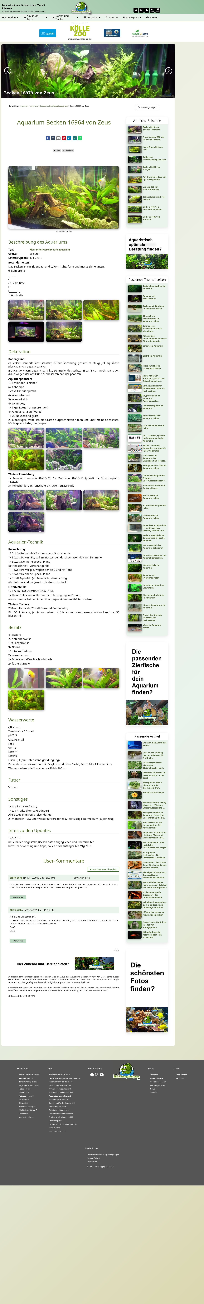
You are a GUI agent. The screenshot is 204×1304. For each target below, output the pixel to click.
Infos (112, 17)
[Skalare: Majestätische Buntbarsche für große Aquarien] (135, 541)
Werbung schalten (157, 1085)
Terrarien (92, 17)
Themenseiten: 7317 (57, 1131)
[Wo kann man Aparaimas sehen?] (135, 748)
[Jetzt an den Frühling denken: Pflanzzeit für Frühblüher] (135, 758)
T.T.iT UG (111, 1166)
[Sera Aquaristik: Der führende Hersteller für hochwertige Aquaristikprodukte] (135, 391)
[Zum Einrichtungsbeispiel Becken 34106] (135, 222)
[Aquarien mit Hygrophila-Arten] (135, 580)
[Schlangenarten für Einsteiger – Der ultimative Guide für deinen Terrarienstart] (135, 898)
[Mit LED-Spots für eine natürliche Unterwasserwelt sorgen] (135, 848)
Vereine (153, 17)
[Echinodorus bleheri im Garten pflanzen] (135, 491)
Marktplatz (132, 17)
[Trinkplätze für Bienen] (135, 798)
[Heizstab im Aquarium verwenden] (135, 590)
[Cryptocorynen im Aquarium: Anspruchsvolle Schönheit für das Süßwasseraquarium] (135, 401)
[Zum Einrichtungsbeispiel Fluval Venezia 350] (135, 142)
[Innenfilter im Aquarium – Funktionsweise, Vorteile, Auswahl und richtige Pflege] (135, 531)
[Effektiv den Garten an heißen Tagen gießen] (135, 917)
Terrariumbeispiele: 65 (28, 1082)
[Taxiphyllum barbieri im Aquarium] (135, 291)
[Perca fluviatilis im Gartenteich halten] (135, 371)
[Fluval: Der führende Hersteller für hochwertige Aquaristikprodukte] (135, 620)
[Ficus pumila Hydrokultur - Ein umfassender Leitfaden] (135, 858)
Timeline (153, 1092)
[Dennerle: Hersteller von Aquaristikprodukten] (135, 560)
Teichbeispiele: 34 (26, 1078)
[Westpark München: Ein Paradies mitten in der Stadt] (135, 778)
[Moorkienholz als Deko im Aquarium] (135, 600)
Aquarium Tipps (32, 17)
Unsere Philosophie (158, 1082)
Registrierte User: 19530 (28, 1085)
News (152, 1089)
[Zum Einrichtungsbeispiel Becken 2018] (135, 132)
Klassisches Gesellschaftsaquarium (54, 106)
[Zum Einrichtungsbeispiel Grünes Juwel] (135, 202)
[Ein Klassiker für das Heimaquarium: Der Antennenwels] (135, 828)
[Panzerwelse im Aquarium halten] (135, 501)
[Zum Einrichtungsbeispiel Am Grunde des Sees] (135, 182)
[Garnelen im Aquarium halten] (135, 431)
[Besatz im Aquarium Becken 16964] (26, 687)
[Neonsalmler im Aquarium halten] (135, 521)
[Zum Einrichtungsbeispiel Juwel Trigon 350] (135, 152)
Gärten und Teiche (62, 17)
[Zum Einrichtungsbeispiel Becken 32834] (135, 172)
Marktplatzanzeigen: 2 (28, 1106)
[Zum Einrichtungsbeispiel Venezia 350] (135, 192)
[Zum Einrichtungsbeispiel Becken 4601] (135, 212)
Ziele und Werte (156, 1078)
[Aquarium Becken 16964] (26, 319)
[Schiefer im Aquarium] (135, 351)
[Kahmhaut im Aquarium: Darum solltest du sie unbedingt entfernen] (135, 907)
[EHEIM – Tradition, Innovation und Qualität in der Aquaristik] (135, 451)
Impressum (92, 1161)
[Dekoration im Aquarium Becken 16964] (26, 509)
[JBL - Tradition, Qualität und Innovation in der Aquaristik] (135, 441)
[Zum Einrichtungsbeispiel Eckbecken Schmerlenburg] (135, 162)
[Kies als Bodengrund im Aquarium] (135, 610)
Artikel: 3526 (24, 1099)
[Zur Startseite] (126, 1079)
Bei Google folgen (149, 107)
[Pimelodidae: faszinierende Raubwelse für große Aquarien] (135, 341)
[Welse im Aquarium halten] (135, 630)
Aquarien (10, 17)
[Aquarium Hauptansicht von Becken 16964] (63, 227)
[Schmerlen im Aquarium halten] (135, 511)
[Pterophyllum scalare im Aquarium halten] (135, 471)
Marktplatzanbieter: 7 (28, 1110)
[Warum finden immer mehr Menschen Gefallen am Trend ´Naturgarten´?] (135, 888)
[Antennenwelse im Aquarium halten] (135, 421)
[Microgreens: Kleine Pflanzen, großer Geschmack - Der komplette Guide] (135, 788)
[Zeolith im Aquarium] (135, 361)
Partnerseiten (181, 1074)
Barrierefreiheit (93, 1158)
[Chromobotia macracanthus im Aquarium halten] (135, 321)
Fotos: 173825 (24, 1089)
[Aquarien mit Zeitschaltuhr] (135, 301)
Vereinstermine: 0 (26, 1117)
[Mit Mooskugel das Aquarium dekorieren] (135, 551)
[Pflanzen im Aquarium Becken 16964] (26, 447)
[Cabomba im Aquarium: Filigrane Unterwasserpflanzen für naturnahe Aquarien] (135, 481)
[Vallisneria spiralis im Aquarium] (135, 411)
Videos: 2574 (24, 1092)
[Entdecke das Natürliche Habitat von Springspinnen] (135, 927)
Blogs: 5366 (23, 1103)
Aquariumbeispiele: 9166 (29, 1074)
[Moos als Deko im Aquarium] (135, 570)
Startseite (24, 106)
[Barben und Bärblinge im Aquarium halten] (135, 311)
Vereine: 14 (23, 1113)
